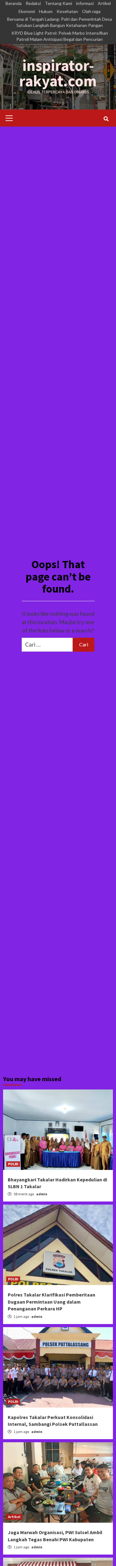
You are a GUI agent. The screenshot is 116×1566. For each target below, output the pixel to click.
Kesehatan (67, 11)
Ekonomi (27, 11)
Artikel (104, 3)
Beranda (14, 3)
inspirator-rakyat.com (58, 73)
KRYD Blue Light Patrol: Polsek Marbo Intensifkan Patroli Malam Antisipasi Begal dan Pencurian (59, 36)
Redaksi (33, 3)
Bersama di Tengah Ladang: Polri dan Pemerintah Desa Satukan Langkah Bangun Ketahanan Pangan (59, 22)
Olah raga (91, 11)
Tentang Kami (58, 3)
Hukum (46, 11)
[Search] (106, 119)
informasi (85, 3)
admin (41, 1194)
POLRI (13, 1164)
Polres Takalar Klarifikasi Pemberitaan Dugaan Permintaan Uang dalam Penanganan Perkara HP (51, 1302)
